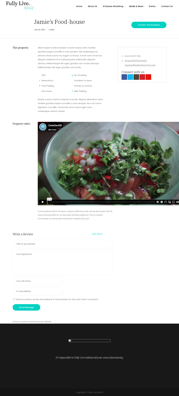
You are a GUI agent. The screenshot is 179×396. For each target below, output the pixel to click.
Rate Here (97, 234)
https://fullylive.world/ (136, 60)
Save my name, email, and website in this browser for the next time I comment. (57, 299)
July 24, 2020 (39, 29)
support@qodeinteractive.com (140, 65)
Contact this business (149, 25)
